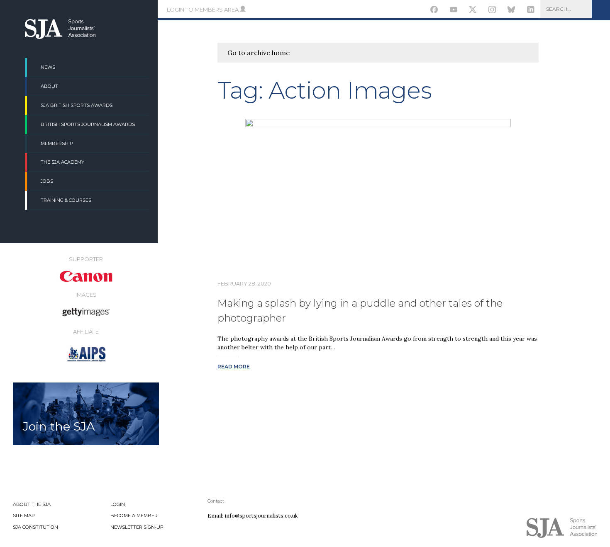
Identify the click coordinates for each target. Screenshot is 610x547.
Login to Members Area (203, 9)
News (48, 67)
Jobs (47, 181)
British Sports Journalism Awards (88, 124)
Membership (57, 143)
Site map (24, 515)
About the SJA (32, 504)
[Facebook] (434, 11)
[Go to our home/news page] (60, 36)
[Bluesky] (511, 11)
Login (117, 504)
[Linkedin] (531, 11)
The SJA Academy (62, 162)
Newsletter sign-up (136, 527)
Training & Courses (66, 200)
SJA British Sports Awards (76, 105)
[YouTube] (453, 11)
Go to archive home (258, 52)
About (49, 86)
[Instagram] (492, 11)
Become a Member (134, 515)
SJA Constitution (35, 527)
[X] (473, 11)
